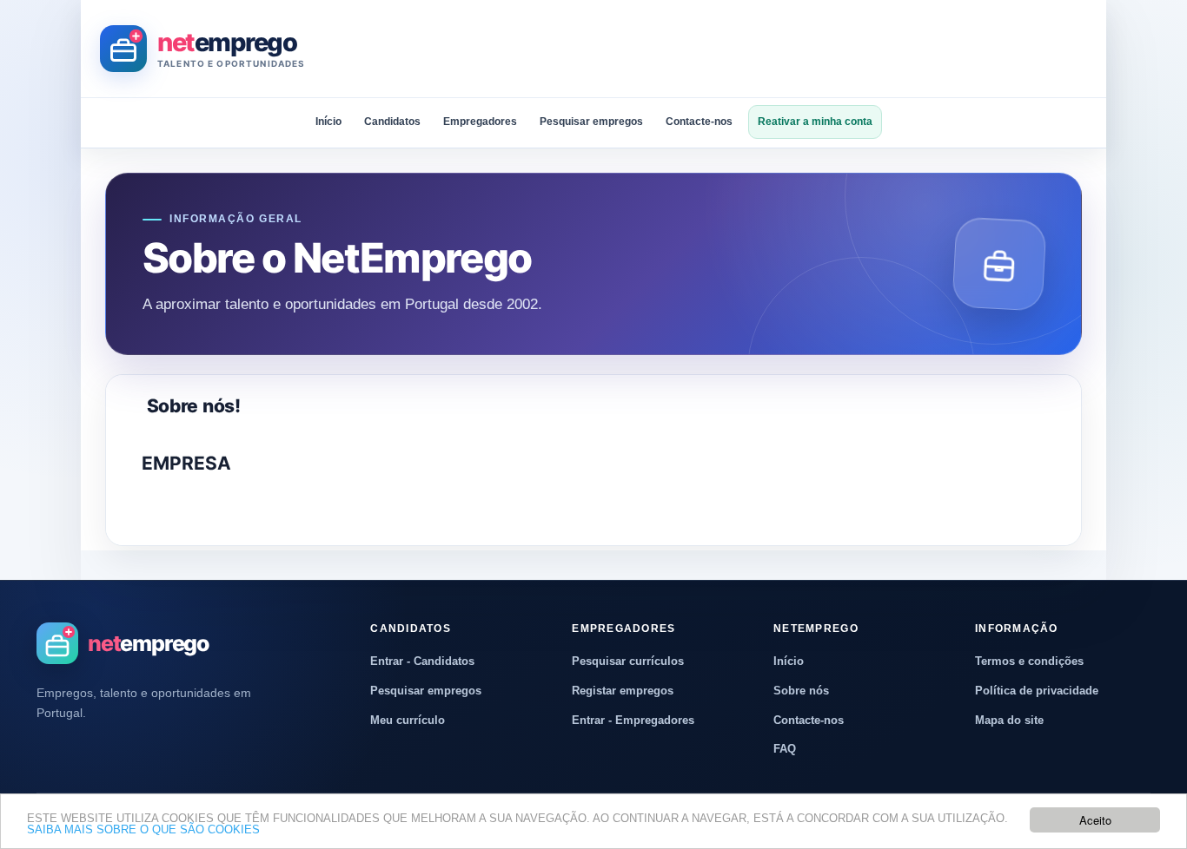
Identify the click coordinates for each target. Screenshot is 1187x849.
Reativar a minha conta (815, 121)
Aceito (1095, 820)
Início (328, 121)
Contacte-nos (699, 121)
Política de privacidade (1036, 690)
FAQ (784, 748)
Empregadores (480, 121)
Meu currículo (407, 720)
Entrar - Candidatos (422, 661)
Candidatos (392, 121)
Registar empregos (622, 690)
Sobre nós (801, 690)
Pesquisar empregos (591, 121)
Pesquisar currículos (628, 661)
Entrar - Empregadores (633, 720)
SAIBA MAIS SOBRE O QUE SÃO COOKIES (143, 829)
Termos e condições (1029, 661)
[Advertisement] (770, 49)
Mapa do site (1009, 720)
